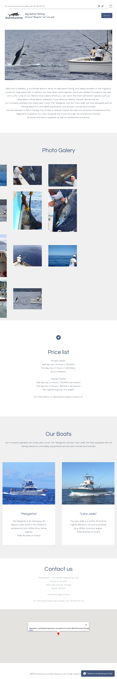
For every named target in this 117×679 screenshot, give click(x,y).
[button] (110, 6)
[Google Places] (99, 6)
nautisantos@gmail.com (59, 594)
